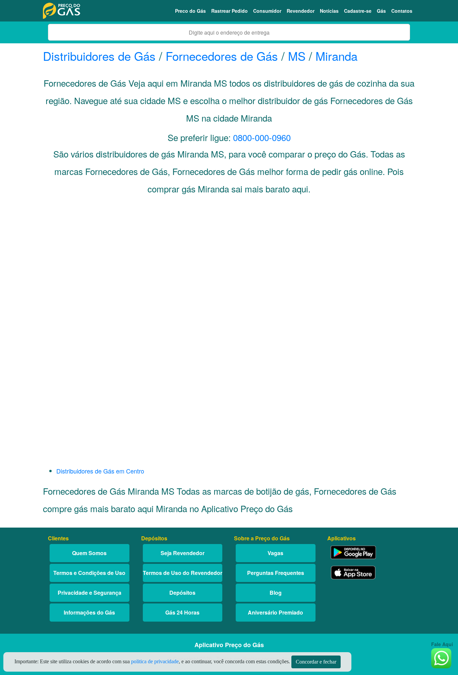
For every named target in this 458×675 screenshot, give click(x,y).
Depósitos (182, 592)
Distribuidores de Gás (101, 55)
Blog (276, 592)
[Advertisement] (229, 267)
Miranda (336, 55)
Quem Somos (89, 553)
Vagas (275, 553)
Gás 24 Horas (182, 612)
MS (296, 55)
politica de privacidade (155, 661)
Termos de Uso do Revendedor (182, 573)
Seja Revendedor (183, 553)
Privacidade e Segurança (89, 592)
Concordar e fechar (316, 662)
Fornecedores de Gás (222, 55)
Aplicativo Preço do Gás (229, 644)
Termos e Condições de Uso (89, 573)
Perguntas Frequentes (275, 573)
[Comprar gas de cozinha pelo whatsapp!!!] (441, 657)
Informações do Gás (89, 612)
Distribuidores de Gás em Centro (100, 470)
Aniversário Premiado (275, 612)
